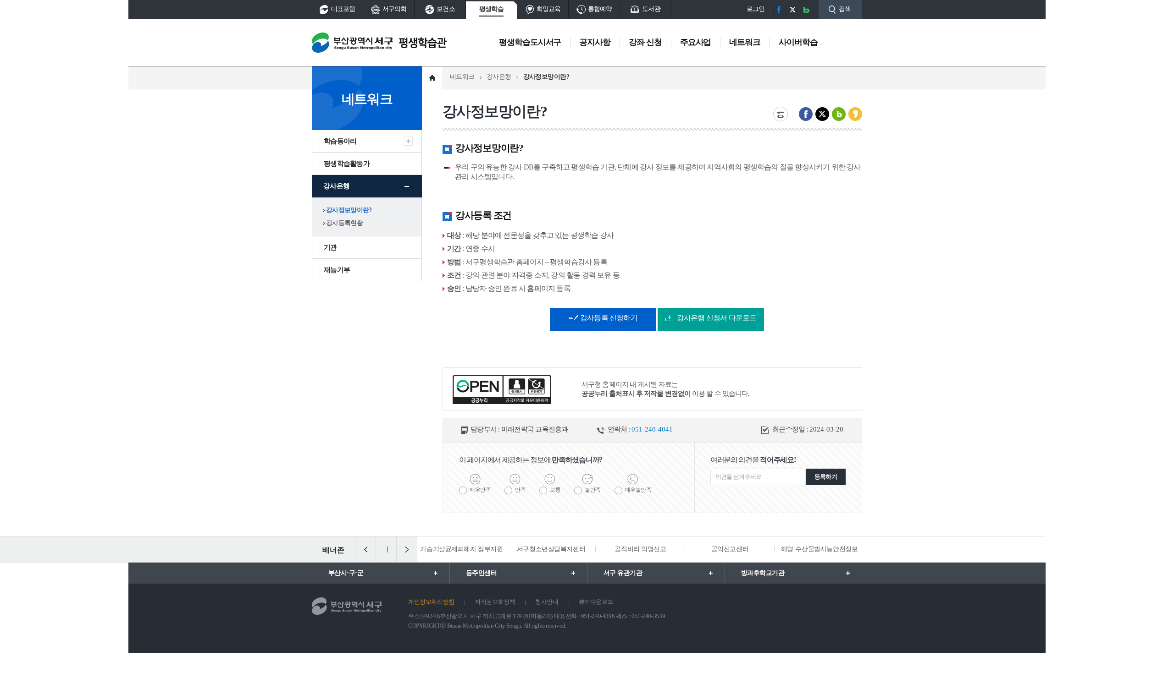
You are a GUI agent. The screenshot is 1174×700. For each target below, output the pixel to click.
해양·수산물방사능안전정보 (819, 549)
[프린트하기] (780, 114)
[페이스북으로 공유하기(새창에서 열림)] (806, 114)
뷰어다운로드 (596, 601)
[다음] (407, 549)
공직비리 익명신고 (640, 549)
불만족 (593, 490)
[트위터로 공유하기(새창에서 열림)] (822, 114)
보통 (555, 490)
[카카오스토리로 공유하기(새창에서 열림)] (855, 114)
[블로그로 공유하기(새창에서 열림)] (839, 114)
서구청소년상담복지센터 (551, 549)
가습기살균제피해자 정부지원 (461, 549)
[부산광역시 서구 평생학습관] (379, 43)
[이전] (365, 549)
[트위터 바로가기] (792, 9)
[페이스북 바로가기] (779, 9)
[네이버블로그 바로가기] (806, 9)
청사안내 (546, 601)
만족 (520, 490)
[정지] (386, 549)
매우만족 (480, 490)
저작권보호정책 (495, 601)
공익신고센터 (729, 549)
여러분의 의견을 (753, 460)
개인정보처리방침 (431, 601)
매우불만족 (638, 490)
